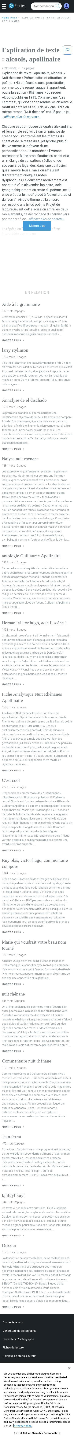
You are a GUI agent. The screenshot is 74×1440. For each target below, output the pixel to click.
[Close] (69, 1368)
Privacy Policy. (23, 1425)
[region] (37, 1401)
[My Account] (66, 6)
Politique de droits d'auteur (19, 1355)
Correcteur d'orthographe (18, 1339)
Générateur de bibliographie (19, 1330)
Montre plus (37, 226)
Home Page (9, 17)
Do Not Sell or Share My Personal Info (37, 1433)
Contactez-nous (13, 1322)
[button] (5, 6)
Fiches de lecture (13, 1347)
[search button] (58, 6)
